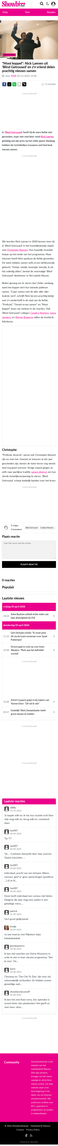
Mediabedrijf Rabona (40, 1126)
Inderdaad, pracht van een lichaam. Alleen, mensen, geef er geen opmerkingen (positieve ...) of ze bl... (28, 877)
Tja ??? (7, 838)
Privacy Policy (33, 1130)
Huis (5, 12)
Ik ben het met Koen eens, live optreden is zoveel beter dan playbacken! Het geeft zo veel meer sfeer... (27, 1003)
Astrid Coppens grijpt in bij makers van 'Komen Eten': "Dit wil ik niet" (30, 702)
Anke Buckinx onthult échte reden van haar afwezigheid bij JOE (30, 616)
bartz (12, 969)
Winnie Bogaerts (24, 317)
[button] (41, 4)
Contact (20, 1130)
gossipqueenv (17, 946)
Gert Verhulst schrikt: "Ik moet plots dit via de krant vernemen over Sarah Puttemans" (29, 636)
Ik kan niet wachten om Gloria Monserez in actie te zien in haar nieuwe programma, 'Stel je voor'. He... (28, 957)
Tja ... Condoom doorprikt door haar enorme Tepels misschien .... (28, 856)
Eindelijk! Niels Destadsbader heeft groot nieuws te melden (28, 712)
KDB (14, 76)
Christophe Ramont (17, 250)
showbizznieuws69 (20, 992)
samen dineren (39, 472)
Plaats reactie (29, 564)
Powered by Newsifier (29, 1142)
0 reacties (50, 84)
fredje (13, 926)
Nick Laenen (47, 136)
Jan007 (14, 830)
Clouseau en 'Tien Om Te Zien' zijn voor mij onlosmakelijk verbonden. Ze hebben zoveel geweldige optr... (27, 980)
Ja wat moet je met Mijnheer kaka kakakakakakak (22, 936)
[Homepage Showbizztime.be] (11, 4)
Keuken (51, 12)
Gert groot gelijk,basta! (16, 919)
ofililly (13, 808)
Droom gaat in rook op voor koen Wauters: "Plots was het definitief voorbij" (27, 650)
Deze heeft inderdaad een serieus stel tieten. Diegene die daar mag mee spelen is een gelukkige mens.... (28, 900)
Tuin (27, 12)
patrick (13, 911)
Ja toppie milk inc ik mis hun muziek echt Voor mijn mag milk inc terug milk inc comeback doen (29, 819)
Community (11, 1062)
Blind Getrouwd (13, 132)
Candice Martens (39, 313)
